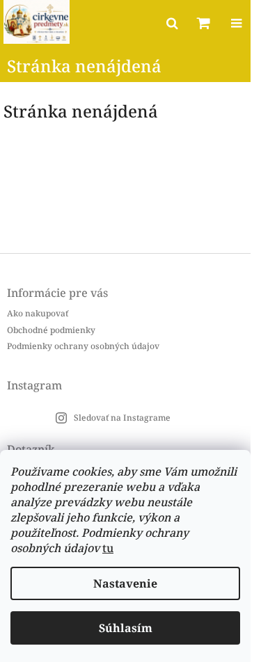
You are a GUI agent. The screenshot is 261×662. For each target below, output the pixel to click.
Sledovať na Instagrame (122, 417)
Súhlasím (125, 628)
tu (107, 548)
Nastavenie (125, 583)
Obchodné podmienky (51, 330)
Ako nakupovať (37, 313)
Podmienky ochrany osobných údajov (83, 346)
